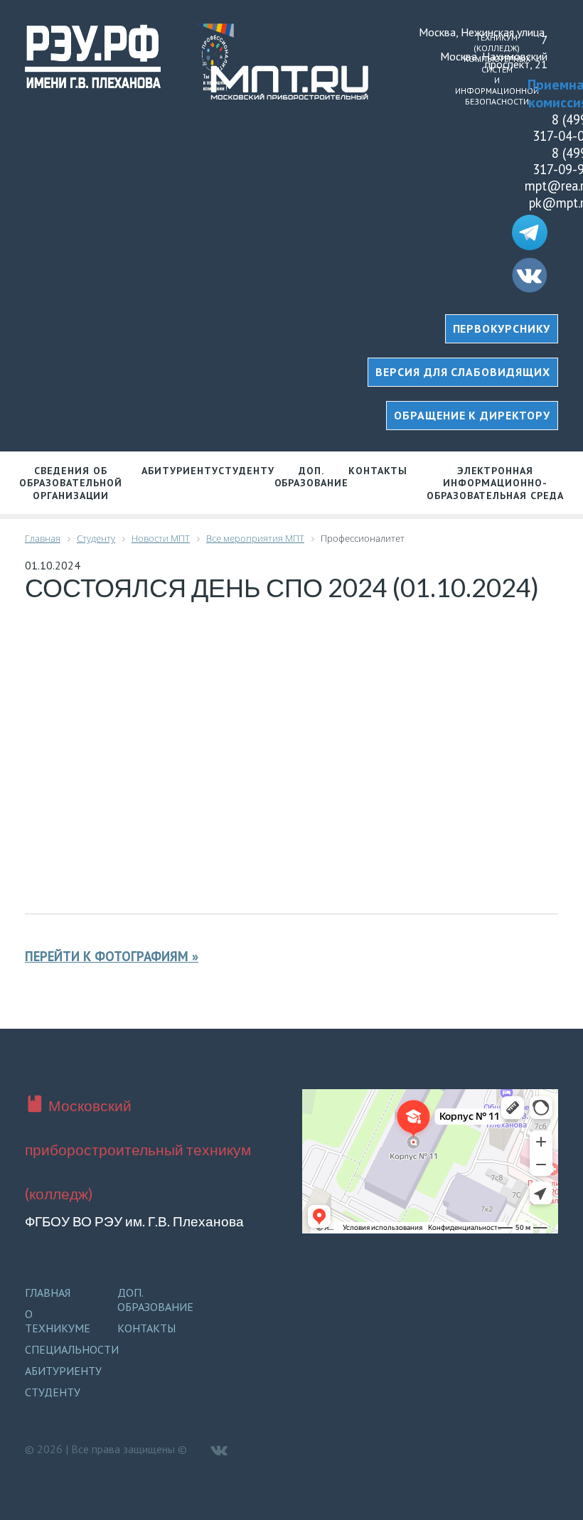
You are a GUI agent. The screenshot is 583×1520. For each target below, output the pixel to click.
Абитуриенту (179, 470)
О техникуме (57, 1321)
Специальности (72, 1349)
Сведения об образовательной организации (70, 483)
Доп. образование (311, 477)
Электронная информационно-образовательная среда (495, 483)
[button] (463, 372)
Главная (47, 1292)
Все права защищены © (129, 1449)
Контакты (377, 470)
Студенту (246, 470)
